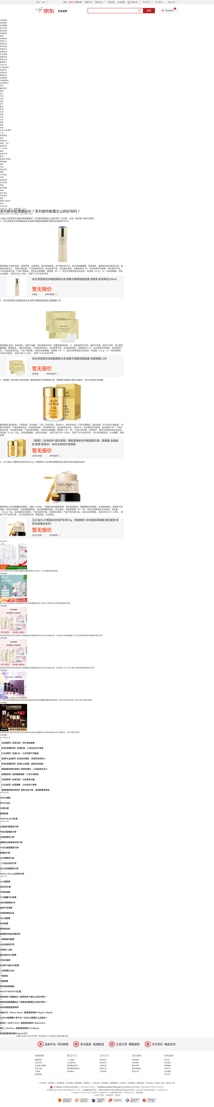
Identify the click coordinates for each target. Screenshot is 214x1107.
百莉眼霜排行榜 (7, 837)
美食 (1, 109)
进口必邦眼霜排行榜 (9, 868)
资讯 (1, 86)
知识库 (24, 1036)
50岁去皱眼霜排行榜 (9, 847)
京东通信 (167, 1071)
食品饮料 (3, 180)
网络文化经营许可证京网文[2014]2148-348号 (116, 1090)
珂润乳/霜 (4, 808)
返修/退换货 (136, 1068)
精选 (1, 91)
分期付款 (103, 1066)
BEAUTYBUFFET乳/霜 (10, 991)
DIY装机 (167, 1063)
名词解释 (3, 25)
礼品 (1, 167)
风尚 (1, 101)
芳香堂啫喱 (5, 892)
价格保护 (135, 1063)
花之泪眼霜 (5, 918)
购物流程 (38, 1060)
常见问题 (3, 28)
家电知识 (3, 44)
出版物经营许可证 (90, 1090)
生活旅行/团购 (40, 1066)
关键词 (18, 1036)
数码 (1, 107)
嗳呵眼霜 (4, 813)
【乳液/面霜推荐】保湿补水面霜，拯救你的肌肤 (21, 764)
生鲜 (1, 177)
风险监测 (131, 1083)
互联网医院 (4, 80)
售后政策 (135, 1060)
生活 (1, 99)
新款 (66, 1036)
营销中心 (87, 1083)
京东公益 (149, 1083)
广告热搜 (40, 1036)
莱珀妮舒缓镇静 (7, 986)
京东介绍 (3, 206)
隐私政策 (140, 1083)
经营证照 (139, 1093)
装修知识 (3, 52)
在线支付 (103, 1063)
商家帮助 (78, 1083)
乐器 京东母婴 (5, 130)
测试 (1, 203)
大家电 (37, 1071)
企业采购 (121, 2)
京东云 (117, 1095)
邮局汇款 (103, 1068)
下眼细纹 (4, 976)
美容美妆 (3, 46)
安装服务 (3, 23)
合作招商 (69, 1083)
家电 (1, 125)
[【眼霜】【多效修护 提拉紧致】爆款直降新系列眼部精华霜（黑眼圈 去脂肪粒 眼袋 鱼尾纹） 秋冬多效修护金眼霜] (62, 401)
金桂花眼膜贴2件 (7, 902)
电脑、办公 (4, 143)
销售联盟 (113, 1083)
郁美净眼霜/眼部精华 (9, 1007)
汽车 (1, 120)
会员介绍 (38, 1063)
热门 (1, 94)
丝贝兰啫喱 (5, 798)
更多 (1, 36)
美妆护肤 (3, 169)
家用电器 (3, 135)
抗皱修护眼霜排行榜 (9, 826)
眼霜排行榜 (5, 853)
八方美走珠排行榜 (8, 863)
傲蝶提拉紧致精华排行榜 (11, 842)
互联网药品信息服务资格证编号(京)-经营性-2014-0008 (118, 1087)
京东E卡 (167, 1068)
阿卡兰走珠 (5, 803)
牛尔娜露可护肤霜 (8, 897)
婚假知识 (3, 75)
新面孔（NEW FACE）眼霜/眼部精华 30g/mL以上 (23, 1023)
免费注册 (78, 2)
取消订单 (135, 1071)
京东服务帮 (4, 67)
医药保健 (3, 188)
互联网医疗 (4, 83)
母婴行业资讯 (5, 201)
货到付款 (103, 1060)
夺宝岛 (166, 1060)
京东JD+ (167, 1074)
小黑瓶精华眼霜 (7, 939)
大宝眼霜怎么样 (7, 970)
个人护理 (3, 148)
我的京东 (98, 2)
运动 (1, 117)
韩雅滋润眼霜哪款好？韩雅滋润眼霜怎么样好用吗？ (23, 1002)
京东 (54, 11)
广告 (1, 133)
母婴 (1, 172)
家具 (1, 156)
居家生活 (3, 49)
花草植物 (3, 78)
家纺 (1, 151)
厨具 (1, 138)
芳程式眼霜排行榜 (8, 832)
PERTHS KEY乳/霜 (8, 819)
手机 (1, 96)
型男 (1, 114)
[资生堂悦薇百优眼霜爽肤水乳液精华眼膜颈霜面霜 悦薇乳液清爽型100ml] (62, 243)
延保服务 (167, 1066)
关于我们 (42, 1083)
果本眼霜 (4, 923)
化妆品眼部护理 (7, 944)
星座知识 (3, 73)
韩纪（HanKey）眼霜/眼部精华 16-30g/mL (20, 1028)
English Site (159, 1083)
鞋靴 (1, 185)
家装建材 (3, 162)
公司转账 (103, 1071)
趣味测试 (3, 88)
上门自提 (70, 1060)
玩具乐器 (3, 183)
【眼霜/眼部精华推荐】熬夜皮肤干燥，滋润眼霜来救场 (24, 790)
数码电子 (3, 62)
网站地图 (61, 1036)
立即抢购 (3, 573)
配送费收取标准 (73, 1068)
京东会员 (111, 2)
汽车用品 (3, 175)
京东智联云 (52, 1036)
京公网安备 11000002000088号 (65, 1087)
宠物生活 (3, 141)
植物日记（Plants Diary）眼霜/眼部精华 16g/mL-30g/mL (26, 1012)
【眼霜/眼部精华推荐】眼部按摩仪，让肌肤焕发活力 (23, 769)
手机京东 (133, 2)
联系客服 (38, 1074)
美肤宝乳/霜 (5, 887)
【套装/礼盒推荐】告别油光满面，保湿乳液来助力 (22, 758)
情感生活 (3, 70)
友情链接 (104, 1083)
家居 (1, 122)
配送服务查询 (72, 1066)
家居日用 (3, 154)
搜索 (149, 10)
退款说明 (135, 1066)
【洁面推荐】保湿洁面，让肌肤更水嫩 (17, 779)
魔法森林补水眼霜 (8, 955)
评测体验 (3, 39)
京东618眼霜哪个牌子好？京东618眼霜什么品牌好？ (24, 1018)
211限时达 (71, 1063)
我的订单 (88, 2)
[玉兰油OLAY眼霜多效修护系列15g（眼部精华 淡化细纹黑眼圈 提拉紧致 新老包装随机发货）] (62, 483)
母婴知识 (3, 57)
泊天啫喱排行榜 (7, 858)
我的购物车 (169, 11)
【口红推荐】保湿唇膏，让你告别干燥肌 (18, 785)
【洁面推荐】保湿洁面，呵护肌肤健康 (17, 743)
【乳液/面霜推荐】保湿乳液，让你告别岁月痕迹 (21, 748)
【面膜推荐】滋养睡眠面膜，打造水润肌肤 (19, 774)
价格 (29, 1036)
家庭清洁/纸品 (5, 159)
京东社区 (122, 1083)
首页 (10, 209)
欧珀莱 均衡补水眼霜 (9, 965)
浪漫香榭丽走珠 (7, 913)
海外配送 (70, 1071)
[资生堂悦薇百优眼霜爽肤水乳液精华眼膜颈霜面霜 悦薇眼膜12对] (62, 322)
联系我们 (51, 1083)
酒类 (1, 164)
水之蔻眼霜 (5, 881)
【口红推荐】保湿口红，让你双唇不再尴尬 (19, 753)
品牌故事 (3, 33)
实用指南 (3, 20)
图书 (1, 198)
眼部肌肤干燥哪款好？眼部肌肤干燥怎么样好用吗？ (23, 997)
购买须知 (3, 31)
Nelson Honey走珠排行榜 (12, 874)
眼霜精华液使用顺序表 (10, 934)
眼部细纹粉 (5, 929)
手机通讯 (3, 196)
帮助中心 (3, 41)
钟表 (1, 190)
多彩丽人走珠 (6, 949)
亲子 (1, 104)
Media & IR (170, 1083)
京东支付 (109, 1095)
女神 (1, 112)
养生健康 (3, 54)
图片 (46, 1036)
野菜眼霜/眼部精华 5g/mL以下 (14, 1033)
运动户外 (3, 65)
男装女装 (3, 59)
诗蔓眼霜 (4, 981)
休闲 (1, 128)
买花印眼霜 (5, 960)
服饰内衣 (3, 146)
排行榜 (34, 1036)
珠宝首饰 (3, 193)
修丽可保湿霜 (6, 908)
